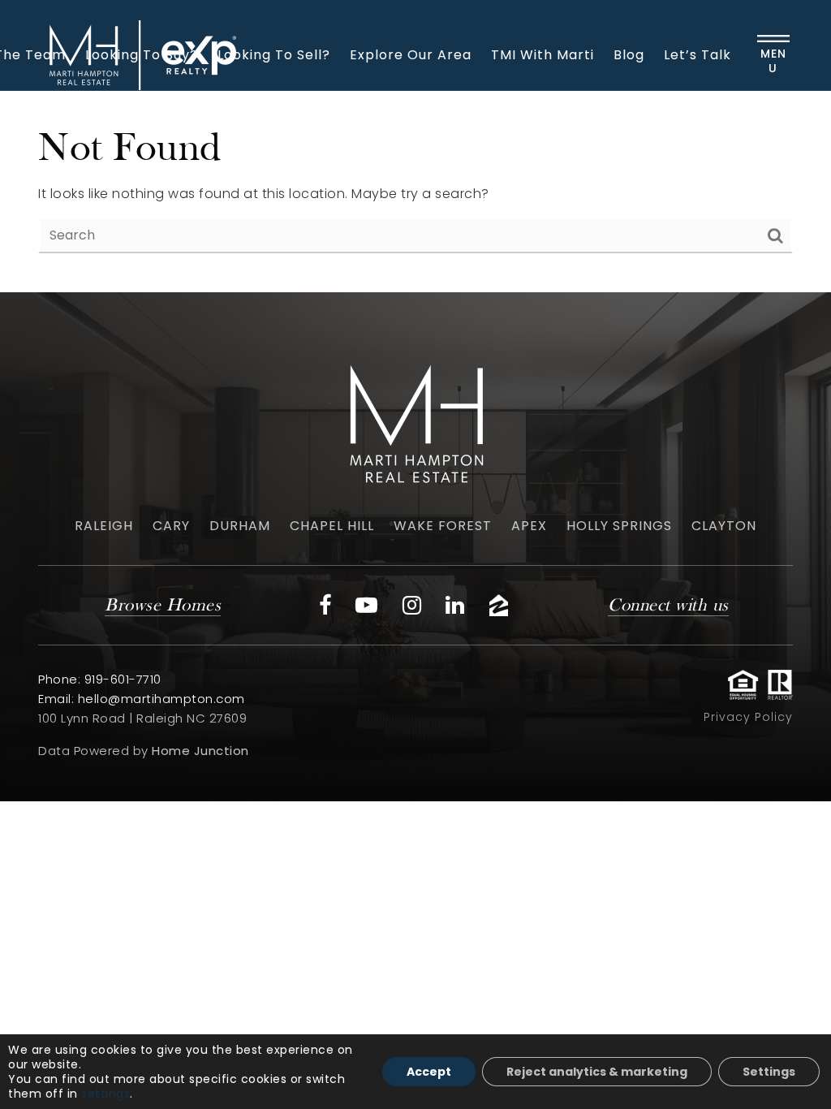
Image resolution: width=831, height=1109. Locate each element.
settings (105, 1093)
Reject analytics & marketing (596, 1072)
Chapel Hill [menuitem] (332, 525)
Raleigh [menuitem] (104, 525)
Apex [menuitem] (529, 525)
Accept (429, 1072)
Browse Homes (163, 606)
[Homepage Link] (415, 420)
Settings (769, 1072)
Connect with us (668, 606)
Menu (773, 60)
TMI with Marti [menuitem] (542, 54)
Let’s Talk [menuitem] (697, 54)
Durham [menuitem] (239, 525)
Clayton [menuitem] (723, 525)
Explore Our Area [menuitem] (410, 54)
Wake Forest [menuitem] (443, 525)
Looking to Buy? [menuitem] (141, 54)
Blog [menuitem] (629, 54)
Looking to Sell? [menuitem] (273, 54)
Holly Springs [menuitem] (619, 525)
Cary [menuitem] (171, 525)
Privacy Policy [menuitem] (748, 717)
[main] (415, 191)
